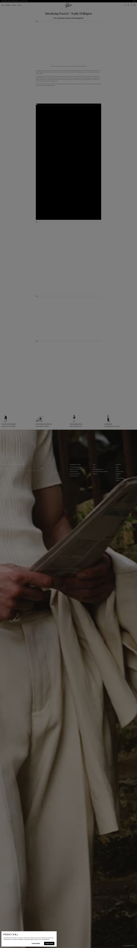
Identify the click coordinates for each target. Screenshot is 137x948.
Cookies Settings (36, 943)
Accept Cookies (49, 943)
